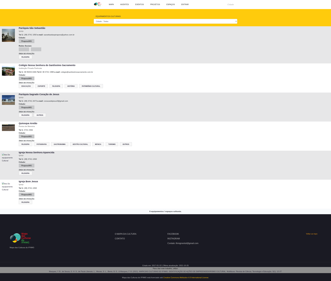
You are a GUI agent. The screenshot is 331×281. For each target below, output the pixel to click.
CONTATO (120, 239)
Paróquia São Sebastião (32, 28)
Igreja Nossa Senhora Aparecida (36, 152)
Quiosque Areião (28, 123)
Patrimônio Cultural (91, 86)
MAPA (111, 4)
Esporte (41, 86)
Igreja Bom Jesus (28, 181)
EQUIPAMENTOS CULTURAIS (108, 16)
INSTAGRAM (173, 239)
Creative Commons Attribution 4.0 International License (185, 277)
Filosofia (25, 57)
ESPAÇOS (170, 4)
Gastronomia (60, 144)
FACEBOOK (173, 234)
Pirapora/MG (26, 41)
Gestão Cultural (80, 144)
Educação (26, 86)
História (71, 86)
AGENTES (124, 4)
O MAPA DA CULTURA (125, 234)
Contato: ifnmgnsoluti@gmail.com (182, 243)
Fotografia (42, 144)
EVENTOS (139, 4)
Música (98, 144)
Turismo (111, 144)
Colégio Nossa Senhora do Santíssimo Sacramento (47, 65)
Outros (40, 115)
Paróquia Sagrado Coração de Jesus (39, 94)
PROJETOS (155, 4)
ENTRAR (185, 4)
